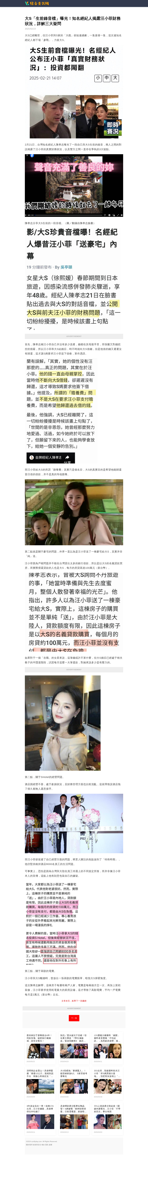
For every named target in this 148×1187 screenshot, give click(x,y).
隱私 (46, 1145)
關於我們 (29, 1145)
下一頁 (74, 1018)
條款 (43, 1145)
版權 (50, 1145)
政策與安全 (37, 1145)
